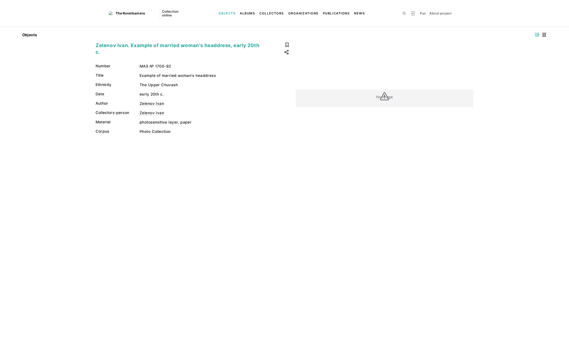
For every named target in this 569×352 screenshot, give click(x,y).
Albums (247, 13)
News (359, 13)
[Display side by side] (537, 35)
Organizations (303, 13)
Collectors (271, 13)
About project (440, 13)
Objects (226, 13)
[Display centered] (544, 35)
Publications (336, 13)
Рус (423, 13)
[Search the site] (404, 13)
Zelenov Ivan (152, 103)
